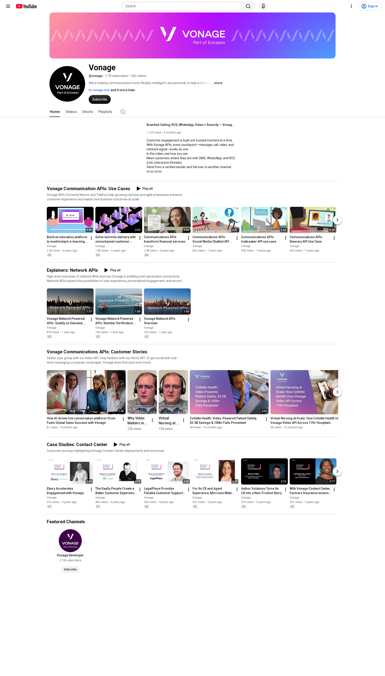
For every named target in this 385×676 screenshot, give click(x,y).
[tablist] (192, 112)
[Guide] (8, 6)
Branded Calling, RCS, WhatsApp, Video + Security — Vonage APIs (191, 125)
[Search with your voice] (263, 6)
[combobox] (182, 6)
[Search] (248, 6)
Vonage (51, 246)
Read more (154, 171)
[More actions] (91, 237)
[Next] (337, 219)
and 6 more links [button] (123, 90)
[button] (154, 171)
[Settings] (351, 6)
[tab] (54, 112)
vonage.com (101, 90)
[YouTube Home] (26, 6)
